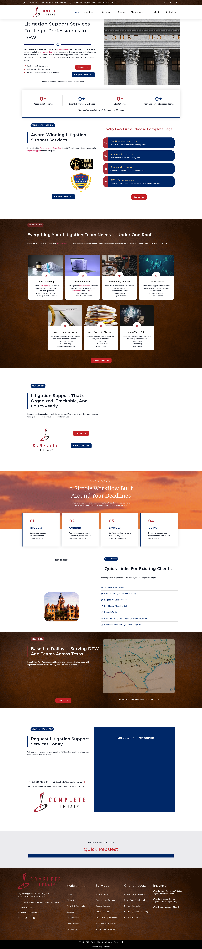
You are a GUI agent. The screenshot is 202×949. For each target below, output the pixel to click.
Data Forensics (102, 912)
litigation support (63, 49)
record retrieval (84, 286)
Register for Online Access (136, 906)
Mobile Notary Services (106, 918)
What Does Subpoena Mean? (166, 907)
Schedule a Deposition (134, 894)
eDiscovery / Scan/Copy (107, 923)
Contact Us (170, 12)
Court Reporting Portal (134, 900)
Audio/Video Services (105, 929)
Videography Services (105, 900)
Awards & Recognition (77, 906)
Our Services (73, 918)
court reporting (45, 52)
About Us (88, 12)
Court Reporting (38, 162)
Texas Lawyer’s (50, 148)
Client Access (137, 12)
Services (106, 12)
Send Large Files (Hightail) (136, 912)
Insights (156, 12)
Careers (122, 12)
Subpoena (77, 291)
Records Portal (131, 918)
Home (76, 12)
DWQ (91, 291)
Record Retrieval (103, 906)
